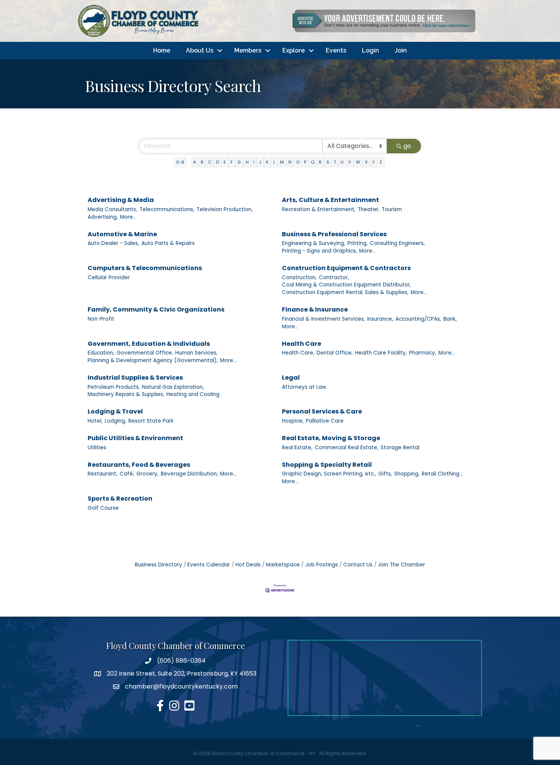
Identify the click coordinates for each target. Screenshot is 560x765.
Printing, (357, 243)
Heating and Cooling (192, 394)
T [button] (335, 162)
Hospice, (293, 421)
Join (401, 50)
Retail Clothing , (442, 473)
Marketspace (283, 564)
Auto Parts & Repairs (168, 243)
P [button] (305, 162)
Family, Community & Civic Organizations (156, 309)
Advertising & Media (121, 200)
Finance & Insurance (315, 309)
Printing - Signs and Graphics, (319, 250)
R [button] (320, 162)
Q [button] (312, 162)
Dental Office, (335, 352)
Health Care (301, 343)
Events (336, 50)
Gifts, (385, 473)
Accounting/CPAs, (418, 319)
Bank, (450, 319)
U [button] (342, 162)
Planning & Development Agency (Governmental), (153, 360)
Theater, (368, 209)
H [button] (247, 162)
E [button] (225, 162)
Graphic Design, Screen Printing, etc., (329, 473)
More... (128, 217)
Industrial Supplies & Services (135, 377)
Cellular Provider (109, 277)
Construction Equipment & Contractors (346, 268)
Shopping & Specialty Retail (327, 464)
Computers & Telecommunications (145, 268)
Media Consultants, (112, 209)
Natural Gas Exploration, (173, 387)
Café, (127, 473)
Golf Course (103, 508)
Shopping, (406, 473)
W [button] (358, 162)
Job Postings (321, 564)
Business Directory (158, 564)
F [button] (231, 162)
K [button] (267, 162)
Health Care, (298, 352)
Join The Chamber (401, 564)
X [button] (366, 162)
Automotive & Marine (122, 234)
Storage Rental (400, 447)
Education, (101, 352)
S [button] (327, 162)
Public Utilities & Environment (135, 438)
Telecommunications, (166, 209)
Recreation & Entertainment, (318, 209)
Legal (291, 377)
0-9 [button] (180, 162)
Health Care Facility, (381, 352)
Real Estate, (297, 447)
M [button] (282, 162)
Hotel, (95, 421)
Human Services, (196, 352)
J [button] (260, 162)
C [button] (209, 162)
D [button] (217, 162)
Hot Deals (248, 564)
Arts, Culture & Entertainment (330, 200)
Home (161, 50)
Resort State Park (151, 421)
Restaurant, (102, 473)
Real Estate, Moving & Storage (331, 438)
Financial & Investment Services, (323, 319)
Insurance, (380, 319)
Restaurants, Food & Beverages (139, 464)
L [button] (274, 162)
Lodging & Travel (115, 411)
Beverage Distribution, (189, 473)
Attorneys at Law (304, 387)
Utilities (97, 447)
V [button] (349, 162)
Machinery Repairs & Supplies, (126, 394)
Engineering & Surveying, (313, 243)
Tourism (392, 209)
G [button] (239, 162)
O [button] (297, 162)
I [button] (253, 162)
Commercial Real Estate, (346, 447)
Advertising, (103, 217)
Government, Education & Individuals (149, 343)
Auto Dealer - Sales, (113, 243)
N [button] (289, 162)
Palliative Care (325, 421)
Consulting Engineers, (397, 243)
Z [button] (380, 162)
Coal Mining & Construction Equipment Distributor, (346, 284)
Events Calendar (208, 564)
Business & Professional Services (334, 234)
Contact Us (358, 564)
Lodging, (115, 421)
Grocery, (147, 473)
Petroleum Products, (114, 387)
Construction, (299, 277)
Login (370, 50)
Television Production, (225, 209)
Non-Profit (101, 319)
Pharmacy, (422, 352)
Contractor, (334, 277)
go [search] (407, 146)
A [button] (194, 162)
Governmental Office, (145, 352)
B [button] (202, 162)
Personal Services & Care (322, 411)
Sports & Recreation (120, 498)
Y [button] (373, 162)
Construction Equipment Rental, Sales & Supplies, (345, 292)
